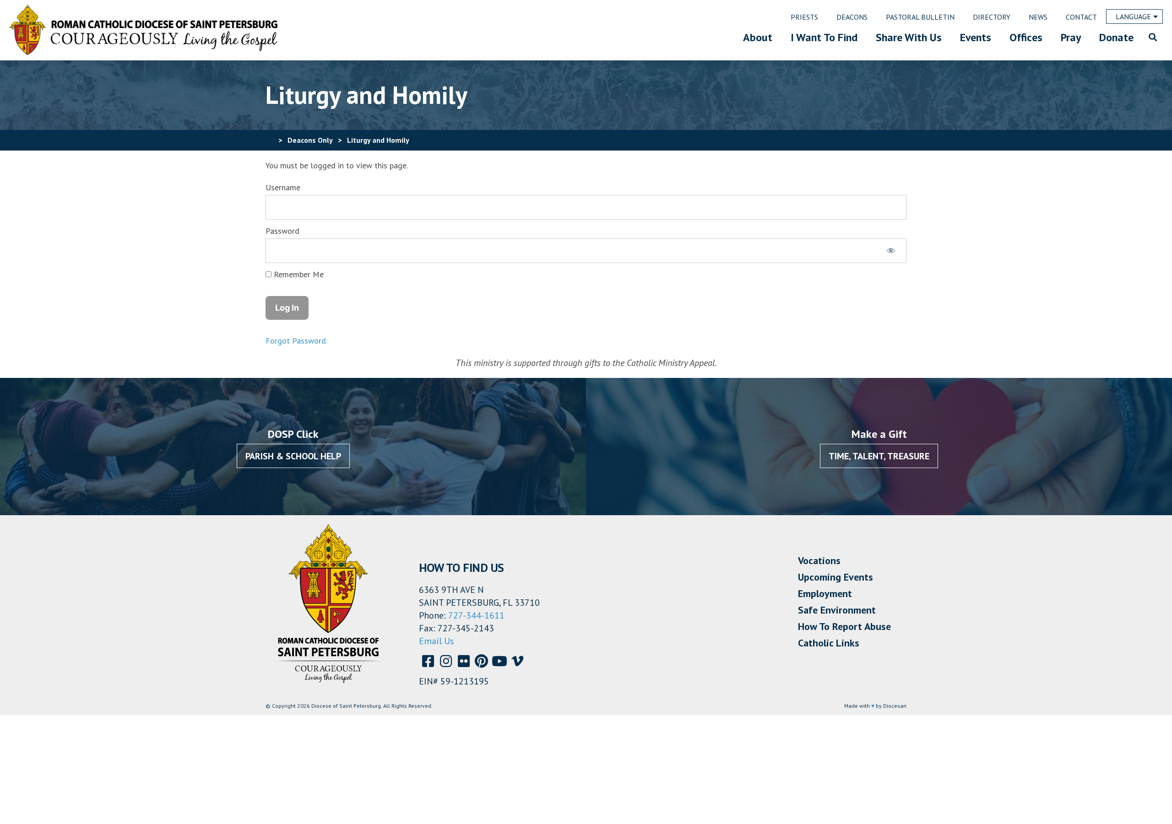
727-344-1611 (476, 615)
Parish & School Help (293, 456)
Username (283, 187)
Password (282, 231)
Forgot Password (296, 340)
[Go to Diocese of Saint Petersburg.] (269, 140)
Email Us (436, 641)
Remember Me (297, 274)
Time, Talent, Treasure (879, 456)
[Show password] (891, 250)
